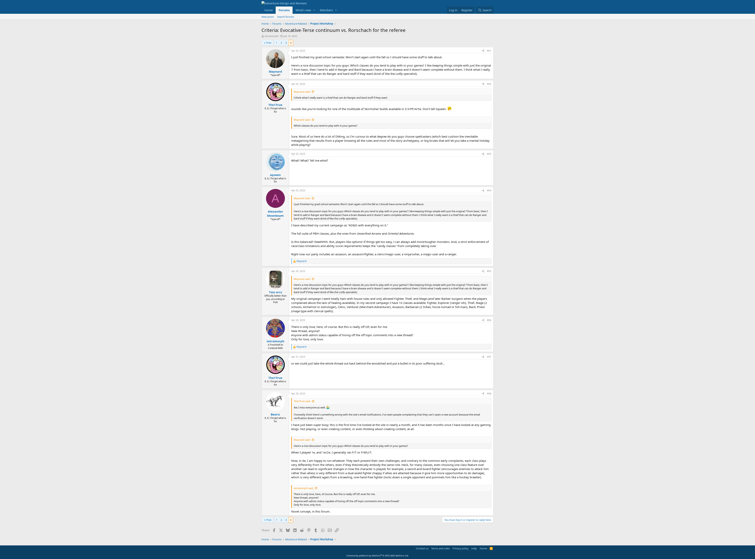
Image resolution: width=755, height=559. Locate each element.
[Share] (483, 51)
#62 (489, 84)
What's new (303, 10)
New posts (267, 17)
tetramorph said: (303, 488)
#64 (489, 190)
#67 (489, 356)
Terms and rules (440, 548)
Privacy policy (461, 548)
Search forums (285, 17)
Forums (284, 10)
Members (326, 10)
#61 (489, 50)
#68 (489, 393)
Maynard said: (302, 91)
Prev (269, 42)
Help (474, 548)
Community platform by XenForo (377, 555)
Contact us (422, 548)
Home (268, 10)
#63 (489, 153)
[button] (314, 10)
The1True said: (302, 401)
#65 (489, 271)
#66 (489, 320)
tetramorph (271, 36)
